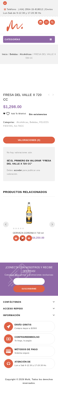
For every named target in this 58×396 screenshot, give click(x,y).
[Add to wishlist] (23, 238)
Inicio (5, 54)
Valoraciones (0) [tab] (29, 140)
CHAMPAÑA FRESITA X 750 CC (49, 95)
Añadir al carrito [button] (16, 238)
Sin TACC (19, 126)
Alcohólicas (26, 54)
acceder (18, 170)
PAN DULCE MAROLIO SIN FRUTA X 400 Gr (53, 95)
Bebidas (14, 54)
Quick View (29, 238)
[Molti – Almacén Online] (15, 25)
